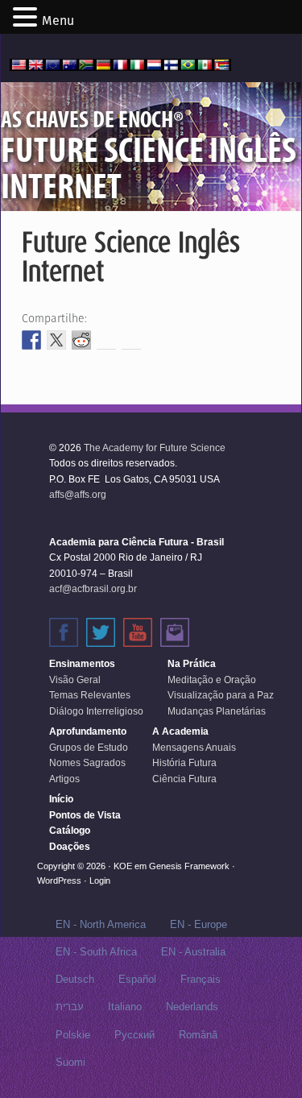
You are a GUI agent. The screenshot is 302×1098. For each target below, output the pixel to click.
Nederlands (192, 1007)
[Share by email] (131, 340)
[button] (27, 18)
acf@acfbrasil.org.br (93, 589)
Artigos (64, 779)
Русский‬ (134, 1035)
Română (198, 1035)
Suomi (70, 1062)
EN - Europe (198, 924)
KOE (123, 866)
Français (200, 979)
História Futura (184, 763)
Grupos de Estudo (88, 747)
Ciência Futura (184, 779)
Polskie (73, 1035)
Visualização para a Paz (221, 695)
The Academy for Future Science (154, 448)
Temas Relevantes (89, 695)
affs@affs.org (77, 494)
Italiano (125, 1007)
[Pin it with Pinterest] (106, 340)
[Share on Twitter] (56, 340)
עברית (70, 1007)
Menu (58, 20)
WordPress (59, 880)
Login (99, 880)
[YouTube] (137, 632)
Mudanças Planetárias (217, 711)
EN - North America (101, 924)
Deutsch (75, 979)
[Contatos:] (174, 632)
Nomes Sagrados (87, 763)
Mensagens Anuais (194, 747)
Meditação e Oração (212, 680)
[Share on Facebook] (31, 340)
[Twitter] (100, 632)
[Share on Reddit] (81, 340)
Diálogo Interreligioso (96, 711)
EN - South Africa (96, 952)
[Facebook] (63, 632)
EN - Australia (193, 952)
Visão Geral (75, 680)
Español (137, 979)
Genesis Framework (189, 866)
